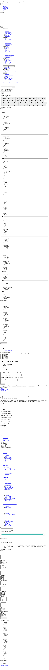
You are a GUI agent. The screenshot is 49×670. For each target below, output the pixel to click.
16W (11, 102)
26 (27, 100)
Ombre (5, 194)
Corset (5, 165)
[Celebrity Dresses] (4, 566)
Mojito (5, 306)
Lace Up (5, 181)
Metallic (5, 192)
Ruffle (5, 212)
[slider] (44, 534)
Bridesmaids (6, 116)
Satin (5, 228)
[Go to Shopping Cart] (0, 3)
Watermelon (6, 326)
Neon (5, 193)
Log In (4, 10)
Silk (5, 230)
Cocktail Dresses (7, 118)
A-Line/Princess (7, 274)
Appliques (6, 201)
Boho (5, 137)
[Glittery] (2, 576)
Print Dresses (6, 146)
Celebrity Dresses (7, 162)
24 (23, 100)
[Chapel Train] (3, 594)
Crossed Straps (7, 180)
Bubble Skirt (6, 161)
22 (18, 100)
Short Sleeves (6, 288)
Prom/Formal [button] (5, 477)
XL (39, 105)
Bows (5, 203)
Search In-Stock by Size (7, 95)
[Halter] (3, 598)
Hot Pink (6, 324)
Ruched (5, 172)
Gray (5, 338)
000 (5, 98)
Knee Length (6, 244)
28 (32, 100)
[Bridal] (5, 555)
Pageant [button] (4, 492)
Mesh (5, 225)
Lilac (5, 319)
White (5, 340)
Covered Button (7, 178)
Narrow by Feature (6, 111)
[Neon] (2, 578)
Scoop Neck (6, 264)
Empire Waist (6, 276)
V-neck (5, 269)
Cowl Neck (6, 254)
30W (5, 105)
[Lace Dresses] (4, 563)
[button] (5, 28)
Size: (1, 369)
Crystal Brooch (7, 204)
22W (28, 102)
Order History (5, 438)
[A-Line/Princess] (3, 603)
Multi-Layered (7, 167)
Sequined (6, 229)
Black (5, 337)
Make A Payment (6, 440)
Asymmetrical (6, 239)
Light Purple (6, 320)
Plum (5, 327)
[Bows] (3, 583)
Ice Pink (5, 321)
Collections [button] (5, 453)
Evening (5, 121)
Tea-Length (6, 247)
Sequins (5, 214)
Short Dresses (6, 150)
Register (4, 9)
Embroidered (6, 206)
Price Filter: (4, 90)
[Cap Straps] (4, 613)
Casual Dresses (7, 117)
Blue (5, 315)
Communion (6, 120)
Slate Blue (6, 314)
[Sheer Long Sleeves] (4, 611)
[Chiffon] (3, 588)
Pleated (5, 170)
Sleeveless (6, 289)
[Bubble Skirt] (4, 565)
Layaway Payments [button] (6, 347)
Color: (1, 371)
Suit (5, 152)
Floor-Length (6, 242)
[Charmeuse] (3, 587)
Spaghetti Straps (7, 297)
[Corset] (4, 568)
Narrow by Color (5, 302)
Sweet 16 (6, 130)
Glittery (5, 191)
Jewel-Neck (6, 257)
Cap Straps (6, 294)
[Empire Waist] (3, 604)
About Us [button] (5, 517)
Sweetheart (6, 268)
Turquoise (6, 312)
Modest (5, 144)
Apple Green (6, 307)
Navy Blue (6, 317)
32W (11, 105)
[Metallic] (2, 577)
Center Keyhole (7, 164)
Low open (6, 182)
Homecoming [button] (5, 465)
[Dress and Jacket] (4, 562)
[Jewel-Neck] (3, 600)
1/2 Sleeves (6, 283)
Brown (5, 336)
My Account (5, 7)
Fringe (5, 209)
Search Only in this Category (7, 89)
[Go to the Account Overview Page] (0, 4)
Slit (4, 173)
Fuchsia (5, 325)
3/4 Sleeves (6, 284)
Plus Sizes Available (8, 171)
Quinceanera (6, 128)
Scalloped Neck (7, 263)
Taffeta (5, 231)
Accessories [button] (5, 510)
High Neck (6, 256)
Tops (5, 154)
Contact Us (5, 428)
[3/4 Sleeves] (4, 609)
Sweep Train (6, 246)
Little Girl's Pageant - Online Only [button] (10, 504)
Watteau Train (6, 248)
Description (5, 392)
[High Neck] (3, 599)
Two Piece (6, 156)
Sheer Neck (6, 265)
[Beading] (3, 582)
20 (13, 100)
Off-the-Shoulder (7, 260)
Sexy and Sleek (7, 148)
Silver (5, 339)
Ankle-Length (6, 238)
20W (22, 102)
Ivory (5, 332)
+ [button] (3, 349)
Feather (5, 207)
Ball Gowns (6, 136)
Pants (5, 145)
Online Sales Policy (4, 389)
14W (5, 102)
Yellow (5, 305)
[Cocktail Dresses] (5, 558)
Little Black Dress (7, 140)
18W (16, 102)
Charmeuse (6, 219)
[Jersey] (3, 590)
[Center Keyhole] (4, 567)
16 (4, 100)
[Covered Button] (4, 571)
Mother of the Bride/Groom (9, 126)
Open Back (6, 168)
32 (41, 100)
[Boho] (4, 561)
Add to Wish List (4, 387)
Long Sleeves (6, 286)
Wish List (4, 6)
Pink (5, 322)
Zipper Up (6, 184)
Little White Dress (7, 142)
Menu (2, 26)
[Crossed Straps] (4, 572)
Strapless (5, 267)
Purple (5, 318)
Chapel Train (6, 240)
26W (39, 102)
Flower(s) (6, 208)
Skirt (5, 151)
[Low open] (4, 574)
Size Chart (2, 388)
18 (9, 100)
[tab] (26, 349)
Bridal (5, 115)
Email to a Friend (3, 390)
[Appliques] (3, 581)
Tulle (5, 232)
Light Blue (6, 313)
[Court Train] (3, 595)
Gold (5, 334)
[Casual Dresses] (5, 557)
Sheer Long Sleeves (8, 287)
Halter (5, 255)
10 (34, 98)
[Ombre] (2, 579)
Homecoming (6, 124)
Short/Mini (6, 245)
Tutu (5, 155)
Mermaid (5, 277)
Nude (5, 333)
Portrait (5, 262)
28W (45, 102)
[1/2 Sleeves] (4, 608)
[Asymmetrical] (3, 593)
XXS (16, 105)
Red (5, 328)
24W (33, 102)
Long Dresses (6, 143)
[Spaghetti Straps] (4, 615)
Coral (5, 331)
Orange (5, 330)
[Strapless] (4, 616)
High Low (6, 166)
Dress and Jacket (7, 138)
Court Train (6, 241)
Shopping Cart (5, 8)
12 (39, 98)
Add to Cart (3, 383)
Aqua (5, 311)
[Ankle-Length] (3, 592)
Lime (5, 309)
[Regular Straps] (4, 614)
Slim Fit (5, 278)
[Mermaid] (3, 605)
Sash (5, 213)
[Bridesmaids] (5, 556)
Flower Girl (6, 122)
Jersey (5, 223)
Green (5, 308)
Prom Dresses (6, 127)
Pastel (5, 196)
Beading (5, 202)
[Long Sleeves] (4, 610)
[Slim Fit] (3, 606)
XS (21, 105)
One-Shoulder (6, 261)
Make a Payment (8, 350)
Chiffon (5, 220)
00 (9, 98)
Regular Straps (7, 296)
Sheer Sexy (6, 149)
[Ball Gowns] (4, 560)
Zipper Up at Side (7, 186)
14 (44, 98)
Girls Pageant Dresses (8, 123)
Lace (5, 210)
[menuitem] (26, 6)
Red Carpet (6, 129)
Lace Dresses (6, 139)
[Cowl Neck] (3, 597)
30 (37, 100)
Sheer (5, 183)
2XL (44, 105)
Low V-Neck (6, 258)
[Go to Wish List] (2, 3)
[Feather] (3, 589)
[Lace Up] (4, 573)
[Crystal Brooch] (3, 584)
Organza (5, 226)
